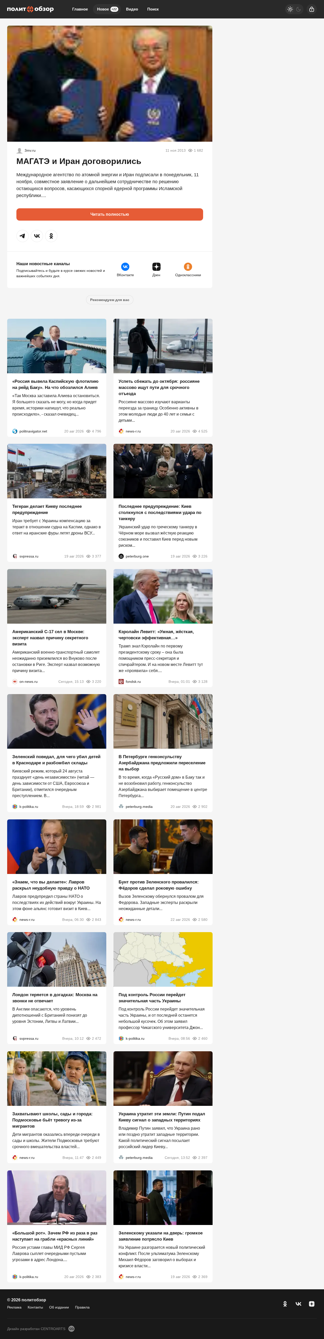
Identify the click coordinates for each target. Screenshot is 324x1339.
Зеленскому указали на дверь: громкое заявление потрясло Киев (161, 1235)
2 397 (202, 1158)
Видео (132, 9)
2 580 (202, 919)
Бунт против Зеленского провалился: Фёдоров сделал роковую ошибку (159, 884)
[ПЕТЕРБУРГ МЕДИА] (121, 806)
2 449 (96, 1158)
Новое (107, 9)
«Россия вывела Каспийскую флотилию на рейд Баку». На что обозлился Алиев (55, 384)
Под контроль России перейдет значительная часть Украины (152, 997)
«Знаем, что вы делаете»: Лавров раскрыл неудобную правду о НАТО (51, 884)
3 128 (202, 681)
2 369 (202, 1276)
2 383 (96, 1276)
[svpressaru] (14, 556)
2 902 (202, 807)
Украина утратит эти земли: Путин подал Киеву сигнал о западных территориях (162, 1116)
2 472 (96, 1038)
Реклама (14, 1307)
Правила (82, 1307)
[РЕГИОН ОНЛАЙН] (121, 431)
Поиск (153, 9)
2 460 (202, 1038)
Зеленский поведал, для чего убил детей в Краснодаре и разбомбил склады (56, 759)
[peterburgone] (121, 556)
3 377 (96, 556)
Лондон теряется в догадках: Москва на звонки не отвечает (54, 997)
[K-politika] (14, 806)
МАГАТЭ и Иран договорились (78, 161)
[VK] (298, 1304)
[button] (22, 236)
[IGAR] (19, 150)
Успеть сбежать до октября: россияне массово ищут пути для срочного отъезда (159, 387)
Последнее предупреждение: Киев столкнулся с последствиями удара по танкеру (160, 512)
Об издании (59, 1307)
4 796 (96, 431)
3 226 (202, 556)
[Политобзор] (30, 9)
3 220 (96, 681)
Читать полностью (109, 214)
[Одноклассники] (285, 1304)
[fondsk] (121, 681)
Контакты (35, 1307)
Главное (80, 9)
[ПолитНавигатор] (14, 431)
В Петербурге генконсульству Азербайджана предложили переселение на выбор (162, 762)
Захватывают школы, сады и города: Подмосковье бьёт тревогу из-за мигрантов (52, 1120)
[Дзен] (312, 1304)
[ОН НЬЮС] (14, 681)
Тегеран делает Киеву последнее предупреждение (47, 509)
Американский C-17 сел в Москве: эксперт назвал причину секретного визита (50, 637)
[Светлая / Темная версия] (294, 9)
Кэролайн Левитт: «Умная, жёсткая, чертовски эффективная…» (156, 634)
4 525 (202, 431)
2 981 (96, 807)
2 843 (96, 919)
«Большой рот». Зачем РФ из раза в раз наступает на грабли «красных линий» (54, 1235)
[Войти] (312, 9)
